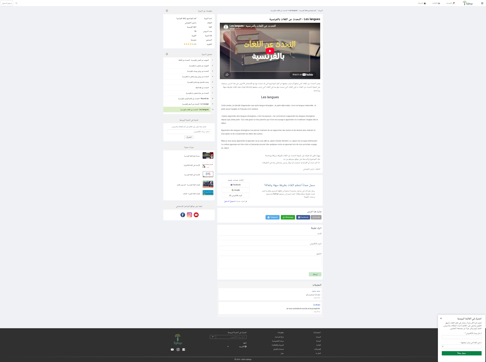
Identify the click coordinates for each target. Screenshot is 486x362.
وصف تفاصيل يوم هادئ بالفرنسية (198, 82)
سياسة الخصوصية (278, 341)
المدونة (318, 341)
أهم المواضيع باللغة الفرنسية (186, 18)
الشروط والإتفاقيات (278, 345)
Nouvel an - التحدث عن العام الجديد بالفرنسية (193, 98)
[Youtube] (195, 215)
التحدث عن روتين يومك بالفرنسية (198, 71)
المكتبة (318, 345)
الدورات (320, 10)
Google (237, 190)
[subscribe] (213, 337)
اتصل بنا (318, 353)
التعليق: (318, 254)
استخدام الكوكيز (278, 349)
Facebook (237, 185)
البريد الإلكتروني (237, 195)
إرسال (315, 274)
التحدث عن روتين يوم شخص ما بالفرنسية (195, 76)
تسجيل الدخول (7, 3)
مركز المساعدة (279, 337)
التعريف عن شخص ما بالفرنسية (199, 66)
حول (282, 353)
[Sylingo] (468, 3)
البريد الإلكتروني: (315, 243)
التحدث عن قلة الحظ (202, 87)
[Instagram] (189, 215)
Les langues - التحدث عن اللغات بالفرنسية (194, 109)
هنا (284, 159)
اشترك (188, 137)
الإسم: (319, 233)
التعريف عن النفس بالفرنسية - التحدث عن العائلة (194, 60)
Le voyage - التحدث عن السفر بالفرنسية (195, 104)
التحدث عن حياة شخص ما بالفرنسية (197, 93)
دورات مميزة (189, 147)
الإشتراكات (317, 349)
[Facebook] (182, 215)
